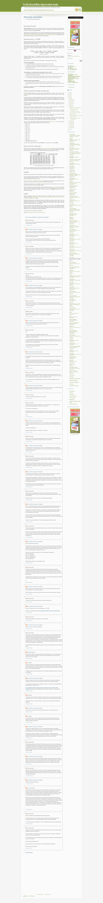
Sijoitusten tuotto (50, 10)
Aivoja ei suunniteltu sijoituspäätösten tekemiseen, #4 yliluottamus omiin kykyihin (74, 304)
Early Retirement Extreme (73, 196)
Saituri (70, 312)
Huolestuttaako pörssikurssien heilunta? (75, 280)
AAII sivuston (54, 121)
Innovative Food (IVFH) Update (73, 160)
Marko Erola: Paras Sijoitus (75, 434)
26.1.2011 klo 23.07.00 (29, 486)
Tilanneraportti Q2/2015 (72, 323)
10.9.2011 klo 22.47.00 (29, 722)
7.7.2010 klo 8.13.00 (29, 269)
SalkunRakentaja (72, 134)
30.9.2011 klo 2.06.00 (29, 752)
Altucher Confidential (72, 262)
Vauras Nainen (71, 353)
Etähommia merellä (72, 167)
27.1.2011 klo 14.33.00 (29, 499)
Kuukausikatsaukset (41, 10)
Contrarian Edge (72, 170)
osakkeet (35, 212)
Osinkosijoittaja (71, 299)
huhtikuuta (71, 123)
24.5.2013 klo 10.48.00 (29, 823)
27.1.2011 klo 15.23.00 (29, 521)
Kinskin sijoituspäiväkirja (73, 185)
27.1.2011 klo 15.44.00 (29, 537)
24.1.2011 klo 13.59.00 (29, 441)
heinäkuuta (71, 106)
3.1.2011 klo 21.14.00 (29, 398)
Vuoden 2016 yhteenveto (72, 300)
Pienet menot (71, 360)
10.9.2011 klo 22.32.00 (29, 711)
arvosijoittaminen (30, 212)
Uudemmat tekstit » (48, 894)
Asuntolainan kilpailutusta (73, 320)
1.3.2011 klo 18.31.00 (29, 612)
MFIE (25, 176)
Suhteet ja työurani (72, 193)
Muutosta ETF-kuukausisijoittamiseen (74, 164)
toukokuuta (71, 122)
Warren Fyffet (29, 788)
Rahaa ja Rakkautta (72, 229)
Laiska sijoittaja (71, 163)
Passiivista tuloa (71, 287)
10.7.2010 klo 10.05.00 (29, 307)
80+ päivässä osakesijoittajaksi (74, 382)
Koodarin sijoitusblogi (72, 319)
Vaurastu (70, 274)
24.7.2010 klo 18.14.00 (29, 316)
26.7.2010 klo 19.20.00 (29, 368)
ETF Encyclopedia (72, 397)
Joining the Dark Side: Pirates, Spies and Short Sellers (50, 610)
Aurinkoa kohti (71, 190)
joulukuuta (71, 99)
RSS (79, 9)
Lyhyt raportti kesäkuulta (72, 361)
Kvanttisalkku (71, 282)
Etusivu (25, 10)
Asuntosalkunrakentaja (73, 173)
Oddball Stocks (71, 238)
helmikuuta (71, 126)
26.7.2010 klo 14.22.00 (29, 347)
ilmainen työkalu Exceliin (55, 187)
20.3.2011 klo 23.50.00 (29, 628)
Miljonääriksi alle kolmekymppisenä (75, 378)
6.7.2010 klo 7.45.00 (29, 225)
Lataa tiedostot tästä (71, 87)
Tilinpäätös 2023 (71, 218)
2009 (69, 129)
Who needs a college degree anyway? (74, 197)
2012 (69, 95)
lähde (37, 512)
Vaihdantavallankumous (73, 330)
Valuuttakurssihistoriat (72, 396)
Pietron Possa (71, 302)
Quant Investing (71, 257)
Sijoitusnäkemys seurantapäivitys (74, 157)
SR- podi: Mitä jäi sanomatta (73, 243)
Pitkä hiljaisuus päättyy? (72, 214)
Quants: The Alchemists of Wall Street (75, 112)
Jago (28, 662)
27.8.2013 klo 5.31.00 (29, 848)
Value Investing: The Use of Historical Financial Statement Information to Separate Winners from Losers (44, 34)
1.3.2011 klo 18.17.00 (29, 602)
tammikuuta (71, 127)
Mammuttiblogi (71, 242)
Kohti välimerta (71, 166)
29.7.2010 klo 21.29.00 (29, 390)
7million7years (71, 326)
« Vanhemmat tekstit (40, 894)
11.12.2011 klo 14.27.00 (29, 783)
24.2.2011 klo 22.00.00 (29, 582)
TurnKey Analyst (72, 249)
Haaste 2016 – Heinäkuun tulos (73, 313)
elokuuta (71, 104)
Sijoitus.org (71, 392)
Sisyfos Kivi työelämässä (73, 192)
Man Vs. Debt (71, 147)
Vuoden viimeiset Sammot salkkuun (74, 368)
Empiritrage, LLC (72, 199)
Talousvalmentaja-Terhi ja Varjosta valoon (75, 354)
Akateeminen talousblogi (73, 380)
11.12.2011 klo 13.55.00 (29, 775)
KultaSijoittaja (29, 652)
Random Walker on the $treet (73, 385)
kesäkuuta (71, 120)
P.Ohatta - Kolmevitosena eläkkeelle (74, 346)
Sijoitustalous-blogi (72, 291)
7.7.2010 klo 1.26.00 (29, 253)
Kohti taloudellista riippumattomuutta (40, 4)
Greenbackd (71, 270)
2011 (69, 96)
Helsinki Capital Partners (73, 220)
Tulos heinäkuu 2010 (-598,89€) (74, 111)
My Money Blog (71, 143)
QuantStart (71, 181)
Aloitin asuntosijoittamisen (73, 347)
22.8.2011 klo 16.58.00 (29, 658)
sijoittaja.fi (71, 138)
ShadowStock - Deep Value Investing (75, 159)
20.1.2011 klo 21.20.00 (29, 416)
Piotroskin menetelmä (33, 17)
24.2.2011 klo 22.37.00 (29, 594)
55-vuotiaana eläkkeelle (73, 295)
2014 (69, 92)
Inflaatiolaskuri (71, 399)
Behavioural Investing (72, 370)
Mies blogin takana (32, 10)
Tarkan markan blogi (72, 208)
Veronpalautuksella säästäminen (73, 340)
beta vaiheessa (30, 626)
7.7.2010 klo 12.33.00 (29, 296)
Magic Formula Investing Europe (46, 148)
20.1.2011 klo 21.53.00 (29, 432)
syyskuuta (71, 103)
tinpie (70, 315)
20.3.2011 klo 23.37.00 (29, 620)
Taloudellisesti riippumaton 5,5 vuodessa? (76, 115)
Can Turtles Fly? (72, 204)
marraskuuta (71, 100)
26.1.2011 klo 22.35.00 (29, 467)
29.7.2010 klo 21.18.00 (29, 381)
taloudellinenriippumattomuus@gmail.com (74, 56)
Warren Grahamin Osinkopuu (74, 322)
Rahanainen (71, 339)
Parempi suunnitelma (72, 189)
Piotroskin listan (61, 189)
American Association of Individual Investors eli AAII (34, 180)
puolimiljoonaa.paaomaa (73, 213)
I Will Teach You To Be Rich (73, 151)
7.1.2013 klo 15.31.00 (29, 809)
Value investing (71, 375)
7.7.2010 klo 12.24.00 (29, 281)
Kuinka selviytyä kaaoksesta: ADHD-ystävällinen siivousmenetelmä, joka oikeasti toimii (74, 210)
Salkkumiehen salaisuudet (73, 367)
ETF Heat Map (71, 394)
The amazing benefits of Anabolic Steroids (75, 250)
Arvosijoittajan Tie (72, 279)
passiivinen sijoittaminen (41, 212)
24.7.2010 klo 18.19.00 (29, 325)
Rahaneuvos (71, 217)
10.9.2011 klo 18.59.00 (29, 690)
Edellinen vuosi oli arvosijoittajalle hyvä (75, 107)
